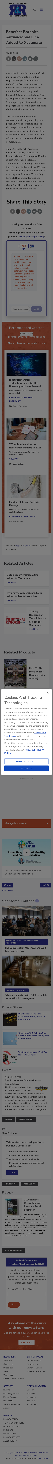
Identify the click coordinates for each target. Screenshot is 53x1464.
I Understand (26, 768)
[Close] (48, 693)
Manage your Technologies (26, 761)
